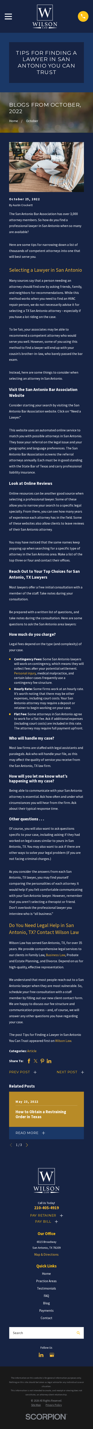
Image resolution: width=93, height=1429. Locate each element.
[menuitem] (36, 1405)
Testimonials (46, 1288)
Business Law (55, 955)
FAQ (46, 1296)
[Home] (45, 16)
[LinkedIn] (41, 1355)
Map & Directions (46, 1254)
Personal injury (25, 673)
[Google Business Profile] (52, 1355)
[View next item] (27, 1145)
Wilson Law (63, 1041)
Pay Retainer (43, 1215)
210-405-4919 (46, 1207)
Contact (46, 1318)
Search (18, 1333)
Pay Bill (43, 1221)
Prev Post (19, 1072)
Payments (46, 1310)
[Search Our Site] (78, 1333)
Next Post (67, 1072)
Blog (46, 1303)
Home (46, 1274)
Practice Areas (46, 1281)
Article (32, 1051)
